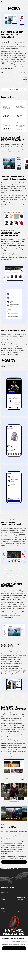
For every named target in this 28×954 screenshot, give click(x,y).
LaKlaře (15, 539)
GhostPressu (11, 352)
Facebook (19, 911)
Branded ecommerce (21, 897)
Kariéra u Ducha (20, 899)
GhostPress (6, 259)
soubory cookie (12, 942)
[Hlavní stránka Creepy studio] (1, 2)
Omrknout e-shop (14, 89)
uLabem (12, 740)
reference (3, 897)
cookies (18, 901)
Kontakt (3, 901)
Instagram (3, 911)
